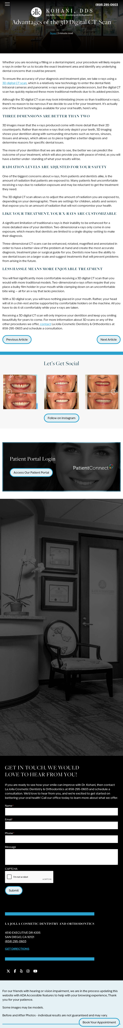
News (53, 33)
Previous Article (17, 339)
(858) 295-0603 (106, 5)
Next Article (109, 339)
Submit (14, 890)
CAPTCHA (11, 869)
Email (9, 819)
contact (45, 324)
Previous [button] (9, 392)
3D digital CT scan (14, 83)
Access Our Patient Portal (31, 472)
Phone (9, 833)
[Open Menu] (7, 4)
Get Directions (17, 949)
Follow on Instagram (61, 418)
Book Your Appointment (99, 1022)
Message (10, 847)
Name (9, 805)
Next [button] (114, 392)
